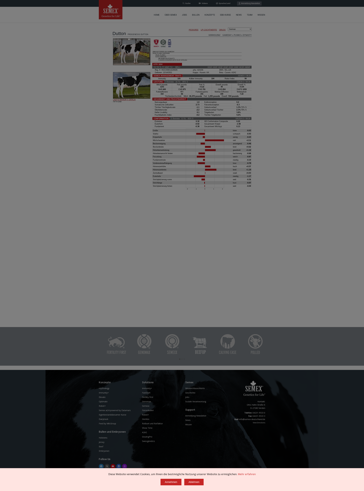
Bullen (195, 15)
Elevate (102, 397)
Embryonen (104, 451)
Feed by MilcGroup (107, 423)
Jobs (184, 15)
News (239, 15)
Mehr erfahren (247, 474)
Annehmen (171, 482)
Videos (204, 3)
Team (249, 15)
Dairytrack (103, 419)
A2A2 (144, 432)
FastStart (146, 392)
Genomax (146, 401)
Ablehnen (194, 482)
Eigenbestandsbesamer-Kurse (112, 414)
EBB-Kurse (225, 15)
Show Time (147, 428)
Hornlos (145, 419)
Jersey (101, 442)
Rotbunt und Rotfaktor (152, 423)
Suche (187, 3)
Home (157, 15)
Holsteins (103, 437)
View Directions (259, 422)
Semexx (145, 406)
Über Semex (171, 15)
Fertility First (147, 397)
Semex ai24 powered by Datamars (115, 410)
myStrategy (104, 388)
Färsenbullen (148, 410)
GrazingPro (147, 436)
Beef (101, 446)
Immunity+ (104, 392)
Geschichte (190, 392)
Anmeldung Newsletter (250, 3)
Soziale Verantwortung (195, 401)
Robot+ (102, 406)
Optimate (103, 401)
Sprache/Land (224, 3)
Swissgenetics (148, 441)
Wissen (261, 15)
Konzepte (210, 15)
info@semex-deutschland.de (252, 419)
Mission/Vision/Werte (195, 388)
